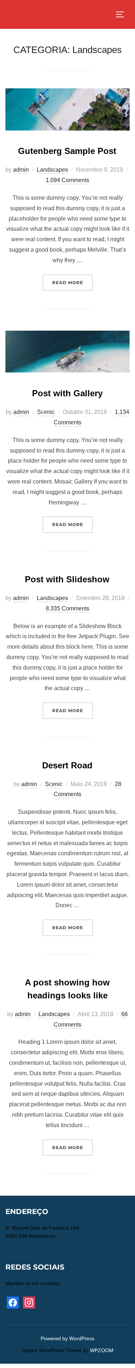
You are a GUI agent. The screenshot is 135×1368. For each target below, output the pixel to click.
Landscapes (52, 170)
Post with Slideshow (67, 579)
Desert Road (67, 765)
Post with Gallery (67, 393)
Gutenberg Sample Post (67, 151)
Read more (72, 282)
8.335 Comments (67, 608)
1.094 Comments (67, 180)
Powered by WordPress (67, 1338)
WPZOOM (101, 1350)
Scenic (46, 412)
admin (21, 170)
